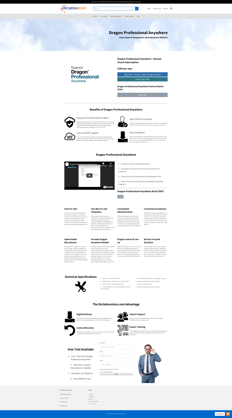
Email (101, 360)
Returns (91, 399)
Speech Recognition (116, 16)
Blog (138, 16)
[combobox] (114, 8)
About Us (91, 394)
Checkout (165, 8)
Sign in (149, 8)
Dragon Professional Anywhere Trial (109, 369)
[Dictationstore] (73, 9)
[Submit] (136, 8)
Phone (102, 351)
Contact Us (91, 397)
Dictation (94, 16)
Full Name (102, 343)
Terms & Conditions (94, 401)
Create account (157, 8)
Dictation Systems (129, 16)
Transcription (104, 16)
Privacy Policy (92, 404)
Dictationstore (112, 413)
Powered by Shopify (121, 413)
